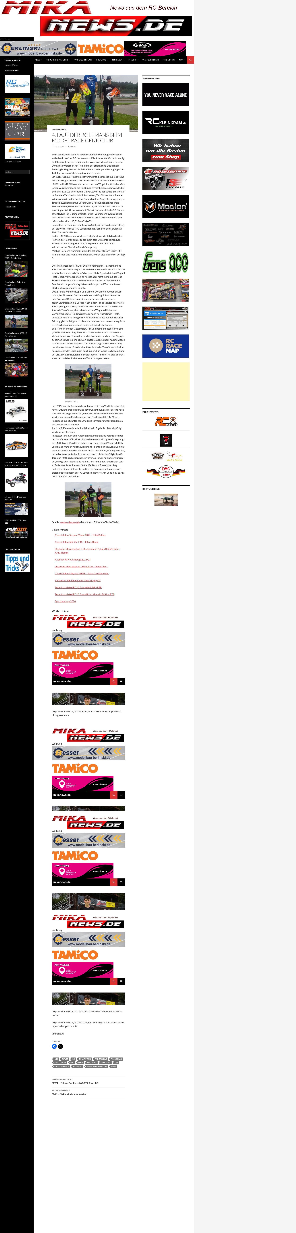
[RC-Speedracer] (158, 455)
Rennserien (117, 60)
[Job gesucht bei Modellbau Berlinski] (16, 509)
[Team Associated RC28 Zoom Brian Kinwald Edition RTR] (16, 480)
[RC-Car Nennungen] (165, 318)
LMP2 (113, 1066)
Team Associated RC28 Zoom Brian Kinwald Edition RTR (84, 594)
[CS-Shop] (165, 150)
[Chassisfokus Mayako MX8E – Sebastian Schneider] (16, 321)
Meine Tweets (10, 207)
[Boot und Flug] (166, 499)
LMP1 (80, 1063)
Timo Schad (116, 1059)
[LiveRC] (166, 440)
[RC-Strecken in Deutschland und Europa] (174, 455)
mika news (106, 1063)
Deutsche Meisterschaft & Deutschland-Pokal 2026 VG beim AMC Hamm (87, 550)
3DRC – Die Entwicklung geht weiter (69, 1092)
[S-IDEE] (155, 48)
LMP (72, 1063)
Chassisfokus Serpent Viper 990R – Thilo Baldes (80, 534)
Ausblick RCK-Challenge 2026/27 (73, 559)
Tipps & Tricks (169, 60)
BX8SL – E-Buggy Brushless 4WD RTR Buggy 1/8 (75, 1081)
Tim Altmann (85, 1059)
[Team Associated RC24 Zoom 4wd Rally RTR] (16, 445)
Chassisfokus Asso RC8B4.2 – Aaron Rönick (16, 334)
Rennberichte (59, 129)
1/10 (56, 1059)
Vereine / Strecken (150, 60)
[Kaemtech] (165, 234)
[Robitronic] (165, 178)
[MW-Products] (165, 206)
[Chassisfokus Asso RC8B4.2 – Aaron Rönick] (16, 345)
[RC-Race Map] (165, 346)
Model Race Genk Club (97, 1066)
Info (181, 60)
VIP (116, 1063)
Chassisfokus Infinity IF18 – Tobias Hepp (76, 541)
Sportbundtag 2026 (65, 601)
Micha (73, 146)
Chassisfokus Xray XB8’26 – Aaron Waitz (16, 358)
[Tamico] (101, 48)
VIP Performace (61, 1066)
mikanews (92, 1063)
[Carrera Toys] (165, 290)
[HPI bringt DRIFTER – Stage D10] (16, 532)
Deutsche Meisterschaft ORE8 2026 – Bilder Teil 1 (81, 566)
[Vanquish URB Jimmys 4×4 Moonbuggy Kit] (16, 410)
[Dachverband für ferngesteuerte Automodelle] (166, 471)
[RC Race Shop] (17, 84)
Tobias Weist (60, 1063)
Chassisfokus (11, 248)
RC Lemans (77, 1066)
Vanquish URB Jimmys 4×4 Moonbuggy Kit (78, 580)
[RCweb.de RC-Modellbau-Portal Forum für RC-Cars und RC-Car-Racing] (166, 422)
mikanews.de (13, 60)
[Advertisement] (166, 381)
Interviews (101, 60)
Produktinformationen (57, 60)
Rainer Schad (101, 1059)
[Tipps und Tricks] (17, 562)
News (37, 60)
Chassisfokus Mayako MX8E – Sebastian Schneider (82, 573)
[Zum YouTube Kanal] (17, 230)
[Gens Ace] (165, 262)
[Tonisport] (165, 94)
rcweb (65, 1059)
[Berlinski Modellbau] (38, 48)
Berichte (132, 60)
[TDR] (17, 130)
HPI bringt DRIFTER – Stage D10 (16, 521)
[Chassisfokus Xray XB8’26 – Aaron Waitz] (16, 369)
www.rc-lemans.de (70, 522)
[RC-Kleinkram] (165, 122)
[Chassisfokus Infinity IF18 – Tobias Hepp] (16, 295)
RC (73, 1059)
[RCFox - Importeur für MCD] (17, 107)
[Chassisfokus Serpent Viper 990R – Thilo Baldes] (16, 269)
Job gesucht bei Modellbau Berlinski (15, 498)
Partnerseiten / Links (83, 60)
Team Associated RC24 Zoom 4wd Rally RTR (78, 587)
